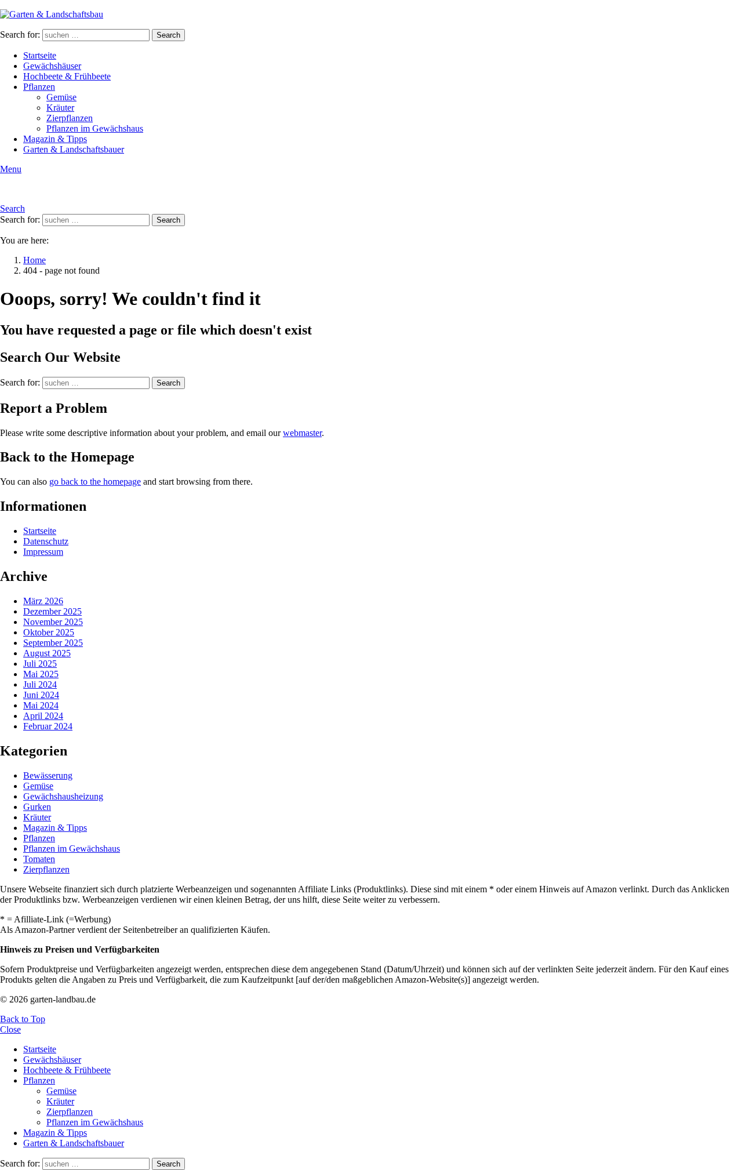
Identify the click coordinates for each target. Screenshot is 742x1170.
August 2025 (47, 653)
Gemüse (61, 97)
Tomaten (39, 859)
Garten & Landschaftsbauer (73, 149)
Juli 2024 (40, 684)
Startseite (39, 55)
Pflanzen (39, 87)
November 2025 (53, 622)
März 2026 (43, 601)
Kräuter (60, 107)
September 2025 (53, 643)
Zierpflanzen (69, 118)
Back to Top (22, 1019)
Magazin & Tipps (55, 139)
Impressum (43, 552)
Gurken (37, 807)
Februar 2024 (47, 726)
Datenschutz (45, 541)
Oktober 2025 (48, 632)
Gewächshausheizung (63, 796)
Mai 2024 (41, 705)
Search (168, 35)
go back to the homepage (95, 481)
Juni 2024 (41, 695)
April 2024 (43, 716)
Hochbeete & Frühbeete (67, 76)
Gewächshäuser (52, 66)
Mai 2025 (41, 674)
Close (10, 1029)
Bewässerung (47, 775)
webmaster (302, 433)
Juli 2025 (40, 663)
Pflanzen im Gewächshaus (94, 128)
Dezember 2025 (52, 611)
